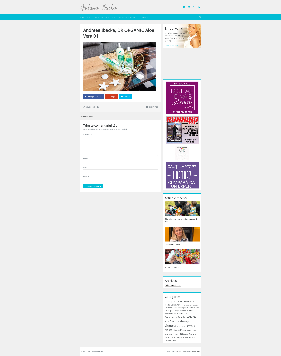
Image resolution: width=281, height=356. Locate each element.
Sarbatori (167, 337)
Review (186, 334)
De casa (196, 308)
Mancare (170, 329)
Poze (170, 334)
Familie (181, 317)
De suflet (189, 311)
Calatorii (180, 301)
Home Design (125, 17)
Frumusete (176, 321)
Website (86, 176)
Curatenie (168, 307)
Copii (181, 305)
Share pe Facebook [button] (95, 96)
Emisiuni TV (182, 313)
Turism (167, 340)
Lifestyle (190, 325)
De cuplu (169, 310)
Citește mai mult (171, 45)
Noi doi (189, 330)
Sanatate (193, 334)
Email (85, 168)
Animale (167, 302)
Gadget (186, 322)
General (171, 325)
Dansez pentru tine (185, 307)
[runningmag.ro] (182, 130)
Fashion (99, 17)
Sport (180, 337)
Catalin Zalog (181, 351)
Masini (177, 330)
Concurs (175, 304)
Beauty (90, 17)
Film (167, 321)
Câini (175, 307)
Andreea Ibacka (98, 7)
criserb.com (196, 351)
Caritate (188, 302)
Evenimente (171, 317)
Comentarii (153, 107)
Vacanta (173, 340)
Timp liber (191, 337)
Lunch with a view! (172, 244)
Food (107, 17)
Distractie (168, 314)
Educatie (173, 314)
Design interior (180, 310)
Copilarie (186, 305)
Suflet (185, 337)
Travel (114, 17)
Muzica (183, 330)
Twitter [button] (126, 96)
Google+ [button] (113, 96)
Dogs (135, 17)
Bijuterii (172, 302)
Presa (175, 334)
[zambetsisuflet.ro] (182, 153)
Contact (144, 17)
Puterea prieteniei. (172, 267)
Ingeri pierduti (181, 326)
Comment (87, 135)
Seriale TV (174, 338)
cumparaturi (194, 305)
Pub (181, 334)
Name (85, 159)
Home (82, 17)
